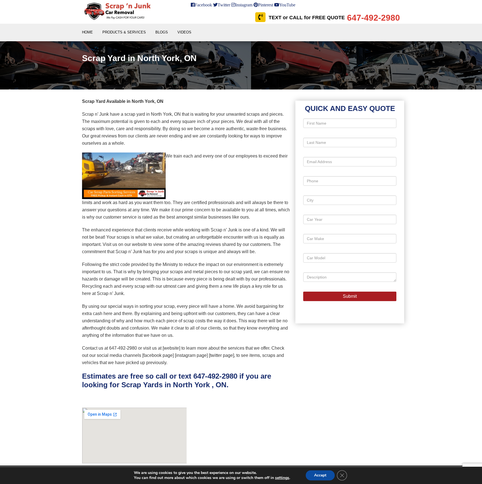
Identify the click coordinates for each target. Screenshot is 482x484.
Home (87, 32)
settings (282, 477)
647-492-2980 (215, 376)
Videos (184, 32)
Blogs (161, 32)
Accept (320, 475)
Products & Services (124, 32)
